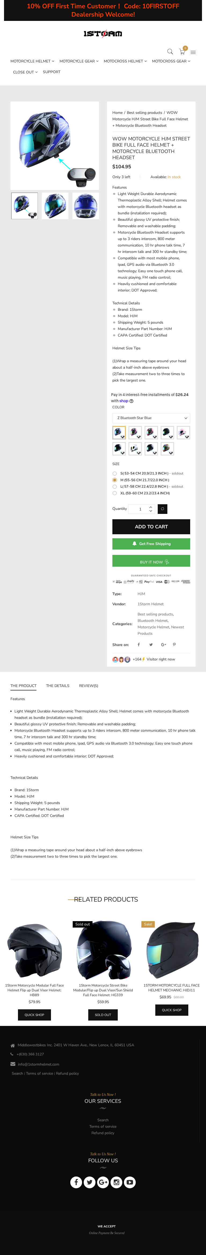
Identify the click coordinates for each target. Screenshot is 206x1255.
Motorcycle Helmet (153, 627)
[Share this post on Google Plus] (166, 645)
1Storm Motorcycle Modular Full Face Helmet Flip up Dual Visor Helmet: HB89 (34, 990)
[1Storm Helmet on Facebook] (76, 1182)
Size (116, 464)
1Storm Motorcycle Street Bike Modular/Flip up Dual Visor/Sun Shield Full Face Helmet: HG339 (103, 990)
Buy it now (151, 562)
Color (118, 407)
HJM (141, 593)
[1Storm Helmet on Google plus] (103, 1182)
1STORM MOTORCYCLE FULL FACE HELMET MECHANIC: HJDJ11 (172, 988)
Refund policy (67, 1073)
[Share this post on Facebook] (143, 645)
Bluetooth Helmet (153, 620)
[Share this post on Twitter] (154, 645)
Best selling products (155, 614)
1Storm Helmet (151, 604)
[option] (54, 146)
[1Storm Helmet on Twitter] (89, 1182)
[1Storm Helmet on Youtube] (130, 1182)
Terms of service (39, 1073)
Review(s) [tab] (88, 685)
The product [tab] (23, 685)
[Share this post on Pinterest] (174, 645)
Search (17, 1073)
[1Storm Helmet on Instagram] (116, 1182)
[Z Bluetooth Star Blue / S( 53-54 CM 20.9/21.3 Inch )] (24, 206)
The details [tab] (57, 685)
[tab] (25, 686)
